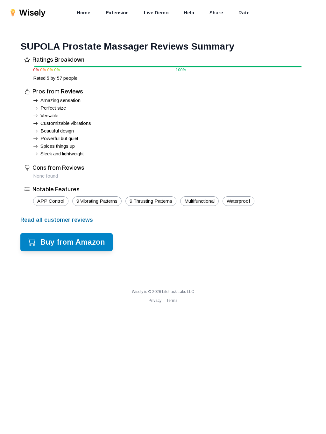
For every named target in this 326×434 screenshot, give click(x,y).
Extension (117, 12)
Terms (172, 300)
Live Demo (156, 12)
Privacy (155, 300)
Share (216, 12)
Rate (244, 12)
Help (189, 12)
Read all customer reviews (56, 220)
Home (83, 12)
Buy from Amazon (72, 242)
